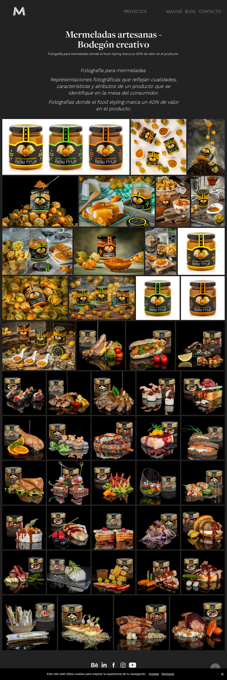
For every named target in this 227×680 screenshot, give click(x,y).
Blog (190, 11)
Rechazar (168, 674)
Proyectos (135, 11)
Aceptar (154, 674)
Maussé (174, 11)
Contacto (210, 11)
